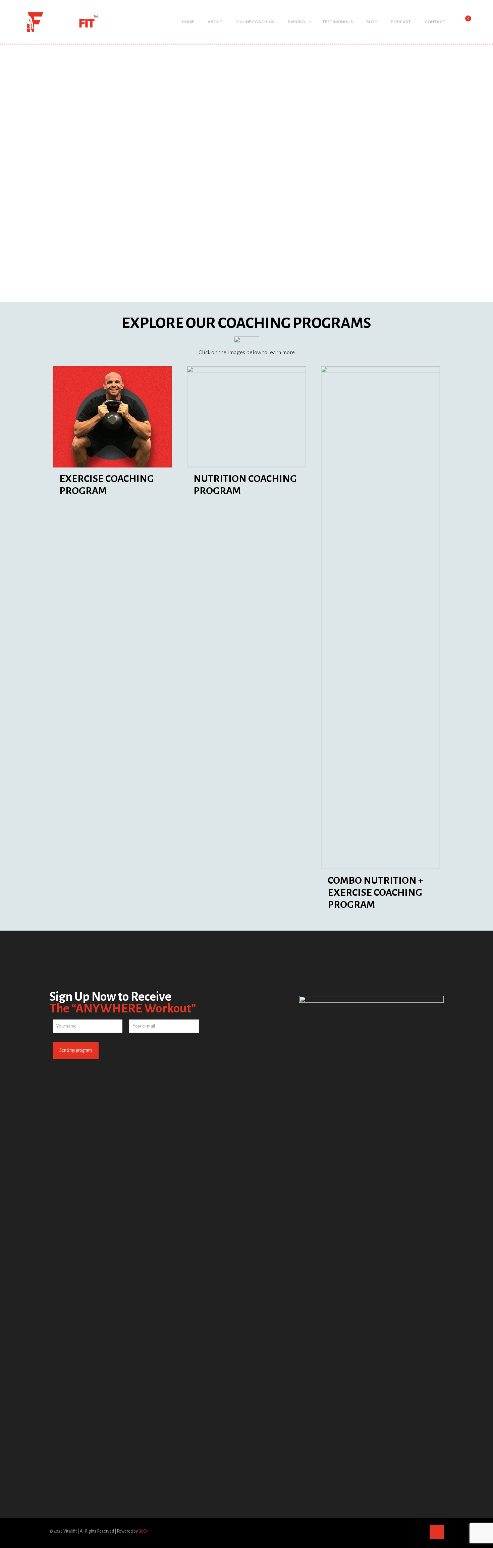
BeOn (144, 1531)
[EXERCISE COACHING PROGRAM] (112, 416)
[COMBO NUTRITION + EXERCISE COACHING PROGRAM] (380, 617)
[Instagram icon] (420, 1531)
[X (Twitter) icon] (406, 1531)
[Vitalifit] (53, 22)
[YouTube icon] (413, 1531)
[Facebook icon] (399, 1531)
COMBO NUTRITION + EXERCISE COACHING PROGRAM (375, 892)
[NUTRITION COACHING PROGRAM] (246, 416)
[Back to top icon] (437, 1532)
